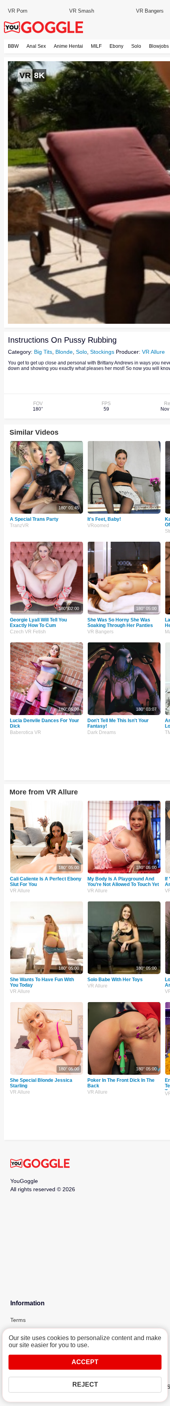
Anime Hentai (68, 46)
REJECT (85, 1384)
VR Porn (17, 11)
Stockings (102, 352)
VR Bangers (150, 11)
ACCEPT (85, 1362)
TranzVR (19, 525)
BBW (13, 46)
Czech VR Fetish (28, 631)
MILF (96, 46)
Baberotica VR (25, 732)
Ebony (116, 46)
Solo (136, 46)
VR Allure (153, 352)
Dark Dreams (101, 732)
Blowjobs (159, 46)
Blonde (64, 352)
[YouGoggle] (40, 1164)
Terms (18, 1320)
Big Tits (43, 352)
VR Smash (81, 11)
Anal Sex (36, 46)
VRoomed (98, 525)
